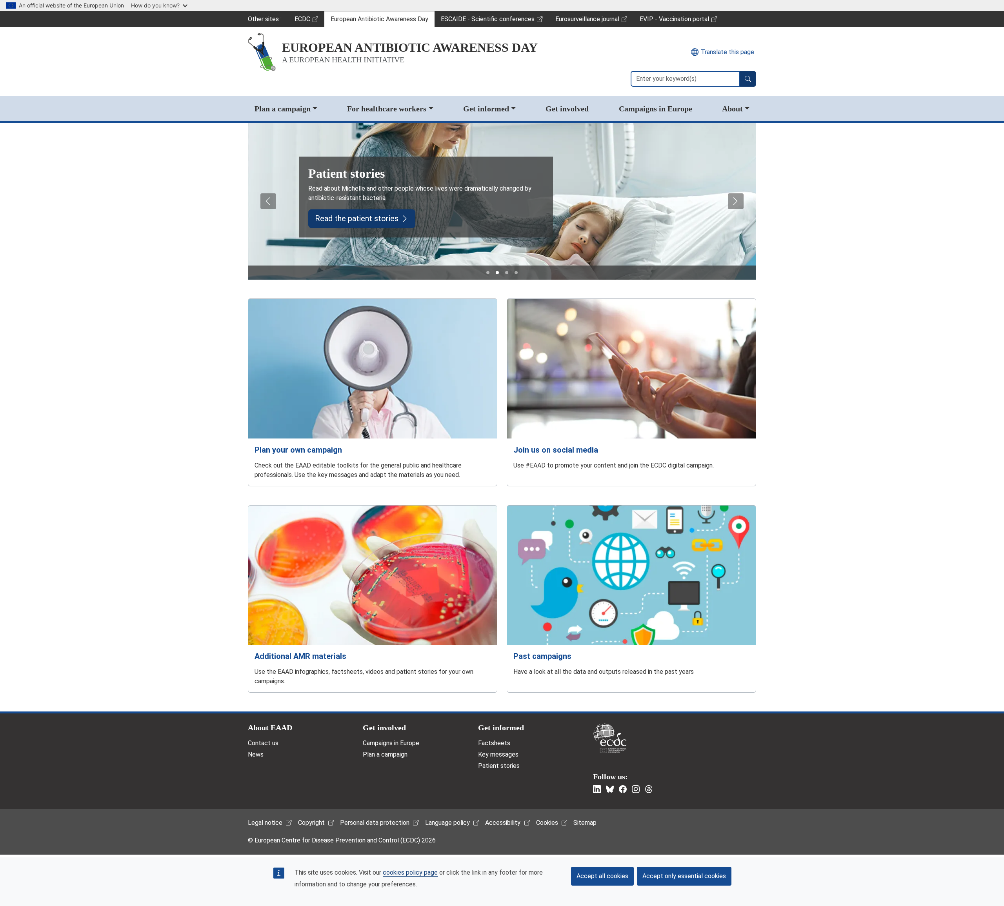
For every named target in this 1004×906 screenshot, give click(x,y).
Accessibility (502, 822)
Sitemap (585, 822)
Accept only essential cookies (684, 876)
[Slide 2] (497, 273)
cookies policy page (410, 872)
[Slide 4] (516, 273)
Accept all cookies (602, 876)
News (256, 754)
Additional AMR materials (300, 656)
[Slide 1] (487, 273)
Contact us (263, 743)
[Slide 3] (506, 273)
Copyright (311, 822)
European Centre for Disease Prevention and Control (610, 738)
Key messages (498, 754)
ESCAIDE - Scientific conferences (487, 21)
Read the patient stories (356, 219)
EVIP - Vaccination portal (674, 21)
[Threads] (649, 789)
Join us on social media (555, 450)
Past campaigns (542, 656)
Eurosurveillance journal (588, 21)
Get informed (486, 108)
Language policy (447, 822)
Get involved (567, 108)
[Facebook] (623, 789)
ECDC (309, 21)
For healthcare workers (386, 108)
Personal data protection (374, 822)
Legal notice (265, 822)
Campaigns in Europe (655, 108)
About (732, 108)
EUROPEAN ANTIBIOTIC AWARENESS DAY (410, 47)
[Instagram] (636, 789)
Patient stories (499, 766)
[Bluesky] (610, 789)
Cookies (547, 822)
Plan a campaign (283, 108)
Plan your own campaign (298, 450)
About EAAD (270, 727)
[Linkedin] (597, 789)
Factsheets (494, 743)
